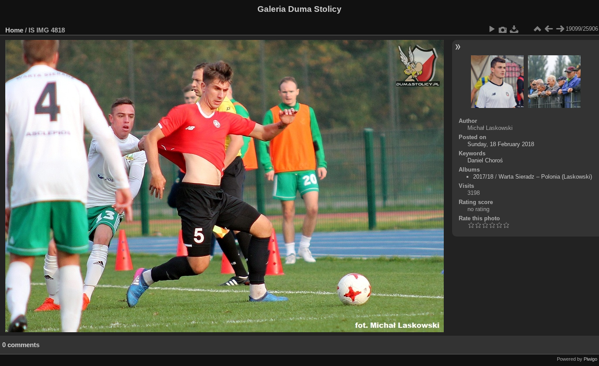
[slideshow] (491, 29)
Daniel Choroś (485, 160)
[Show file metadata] (503, 29)
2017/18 (483, 176)
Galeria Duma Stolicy (299, 9)
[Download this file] (514, 29)
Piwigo (590, 359)
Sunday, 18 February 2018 (500, 144)
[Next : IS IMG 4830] (560, 29)
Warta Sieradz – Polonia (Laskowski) (545, 176)
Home (14, 30)
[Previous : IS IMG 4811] (548, 29)
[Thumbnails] (537, 29)
